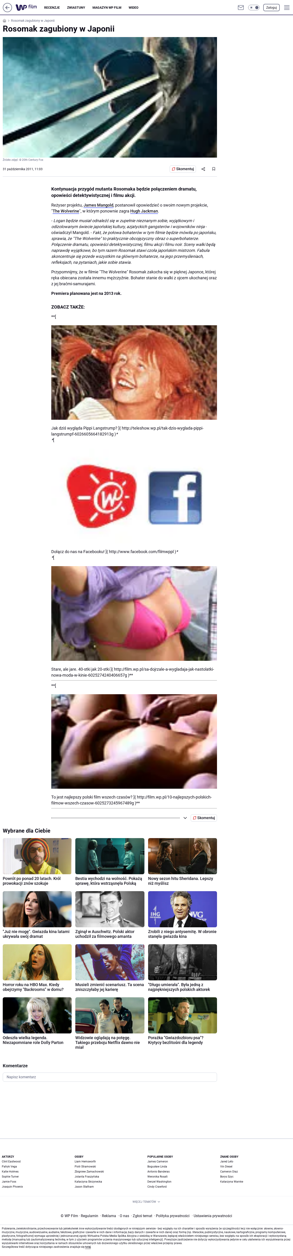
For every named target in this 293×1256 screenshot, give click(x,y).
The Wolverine (66, 211)
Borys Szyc (226, 1176)
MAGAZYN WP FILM (106, 7)
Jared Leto (226, 1161)
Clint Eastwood (11, 1161)
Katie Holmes (10, 1171)
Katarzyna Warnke (231, 1181)
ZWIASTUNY (76, 7)
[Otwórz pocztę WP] (240, 7)
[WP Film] (30, 7)
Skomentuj (185, 169)
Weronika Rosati (157, 1176)
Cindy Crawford (157, 1186)
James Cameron (157, 1161)
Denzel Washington (159, 1181)
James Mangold (98, 205)
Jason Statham (84, 1186)
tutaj (88, 1246)
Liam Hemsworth (85, 1161)
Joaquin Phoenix (12, 1186)
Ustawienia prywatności (212, 1216)
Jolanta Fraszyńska (87, 1176)
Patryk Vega (9, 1166)
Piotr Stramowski (85, 1166)
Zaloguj (271, 7)
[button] (254, 7)
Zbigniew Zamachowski (89, 1171)
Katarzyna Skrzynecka (88, 1181)
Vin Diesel (226, 1166)
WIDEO (133, 7)
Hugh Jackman (144, 211)
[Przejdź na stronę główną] (7, 11)
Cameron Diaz (229, 1171)
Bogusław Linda (157, 1166)
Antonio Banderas (158, 1171)
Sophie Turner (10, 1176)
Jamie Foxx (9, 1181)
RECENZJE (52, 7)
